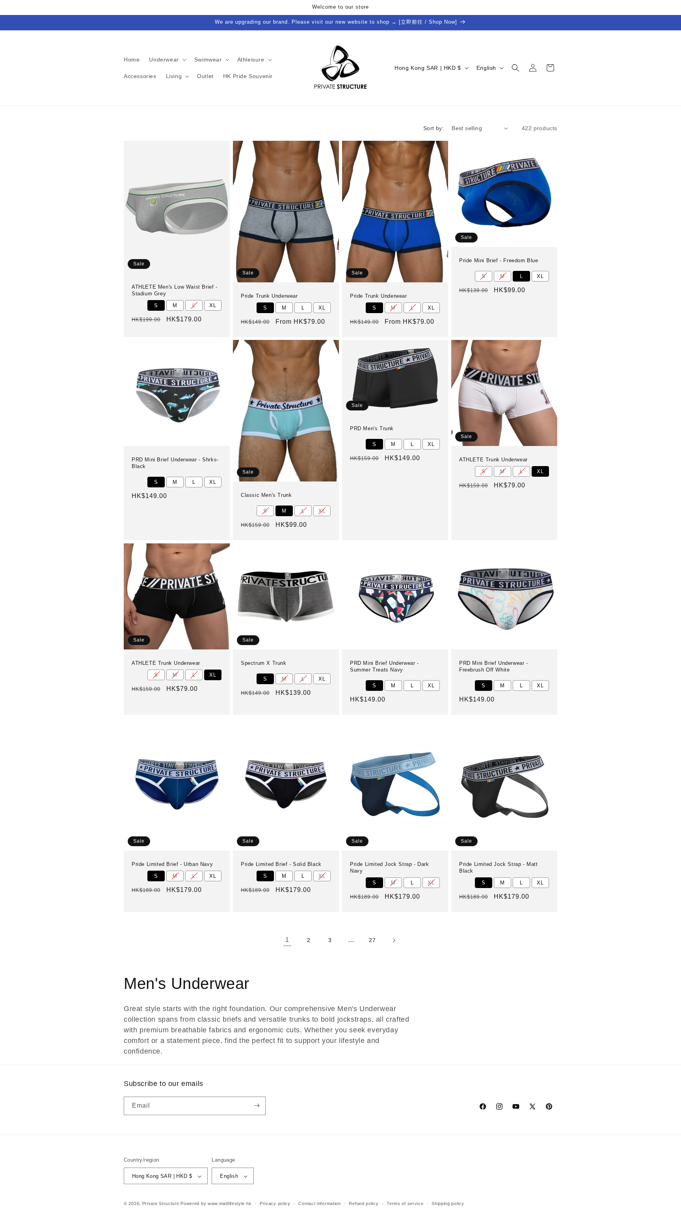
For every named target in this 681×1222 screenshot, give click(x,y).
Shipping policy (448, 1203)
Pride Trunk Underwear (269, 296)
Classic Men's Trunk (266, 495)
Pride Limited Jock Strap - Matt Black (498, 867)
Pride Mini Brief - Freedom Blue (498, 260)
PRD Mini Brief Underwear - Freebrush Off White (493, 666)
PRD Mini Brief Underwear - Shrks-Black (175, 463)
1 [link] (287, 940)
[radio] (156, 305)
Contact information (319, 1203)
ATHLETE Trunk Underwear (493, 460)
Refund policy (363, 1203)
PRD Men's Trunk (372, 429)
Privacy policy (275, 1203)
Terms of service (405, 1203)
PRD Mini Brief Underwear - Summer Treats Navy (384, 666)
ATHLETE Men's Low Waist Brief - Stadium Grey (175, 290)
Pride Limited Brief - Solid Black (281, 864)
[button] (166, 59)
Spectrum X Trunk (264, 663)
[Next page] (393, 940)
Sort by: (433, 128)
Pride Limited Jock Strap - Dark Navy (389, 867)
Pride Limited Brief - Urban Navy (172, 864)
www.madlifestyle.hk (229, 1203)
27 (372, 940)
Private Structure (160, 1203)
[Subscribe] (256, 1105)
